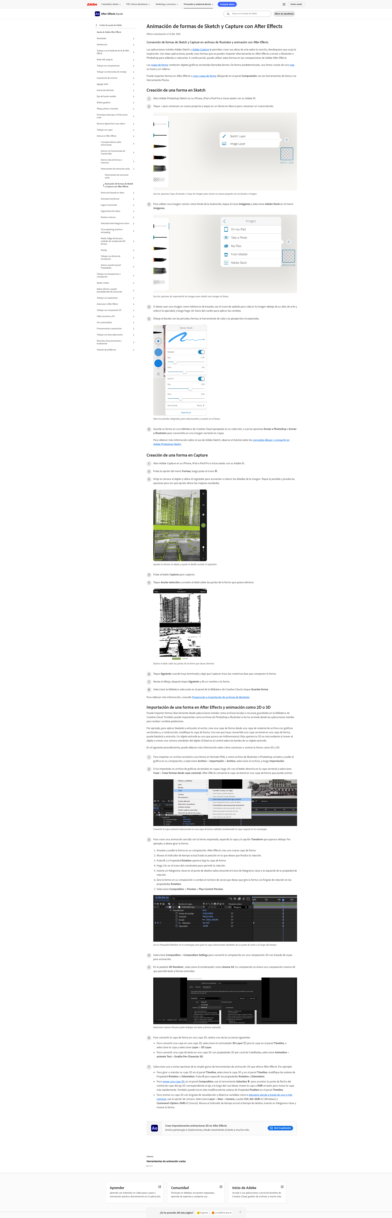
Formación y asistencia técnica (197, 4)
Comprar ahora (227, 4)
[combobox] (247, 14)
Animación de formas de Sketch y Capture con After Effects (119, 185)
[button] (284, 4)
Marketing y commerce (166, 4)
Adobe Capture (200, 49)
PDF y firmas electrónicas (137, 4)
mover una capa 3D (173, 1081)
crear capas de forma (204, 76)
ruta (292, 65)
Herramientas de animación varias (116, 176)
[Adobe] (92, 4)
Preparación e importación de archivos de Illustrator (220, 697)
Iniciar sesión (296, 4)
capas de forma (159, 65)
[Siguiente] (259, 1164)
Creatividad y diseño (109, 4)
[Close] (240, 1211)
